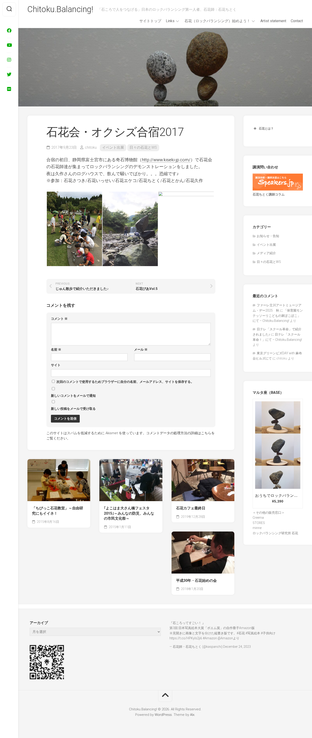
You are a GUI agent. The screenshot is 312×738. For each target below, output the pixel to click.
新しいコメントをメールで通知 (73, 395)
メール (141, 349)
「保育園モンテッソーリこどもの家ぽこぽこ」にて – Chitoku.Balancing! (278, 316)
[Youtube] (9, 45)
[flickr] (9, 89)
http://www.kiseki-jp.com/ (166, 159)
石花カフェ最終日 (190, 508)
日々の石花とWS (143, 147)
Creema (258, 517)
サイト (56, 365)
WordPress (163, 715)
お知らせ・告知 (268, 236)
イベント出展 (113, 147)
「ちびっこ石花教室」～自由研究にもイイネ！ (57, 511)
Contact (297, 21)
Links (170, 21)
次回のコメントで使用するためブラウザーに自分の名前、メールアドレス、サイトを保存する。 (125, 382)
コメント (59, 318)
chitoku (91, 147)
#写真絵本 (253, 633)
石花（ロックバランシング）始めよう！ (217, 21)
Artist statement (273, 21)
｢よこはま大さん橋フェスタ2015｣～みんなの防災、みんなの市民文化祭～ (129, 513)
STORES (259, 523)
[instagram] (9, 59)
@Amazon (225, 638)
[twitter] (9, 74)
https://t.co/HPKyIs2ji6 (185, 638)
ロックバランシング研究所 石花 (275, 533)
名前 (56, 349)
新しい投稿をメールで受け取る (73, 408)
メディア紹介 (266, 253)
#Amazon (210, 638)
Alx (192, 715)
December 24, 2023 (237, 646)
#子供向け (268, 633)
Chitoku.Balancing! (60, 9)
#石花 (241, 633)
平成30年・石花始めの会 (196, 580)
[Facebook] (9, 30)
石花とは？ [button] (266, 128)
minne (257, 528)
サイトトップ (150, 21)
